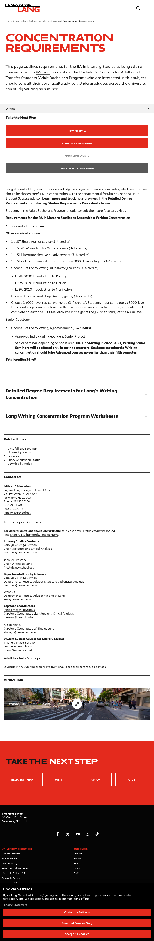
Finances (13, 456)
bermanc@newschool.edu (20, 552)
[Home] (21, 8)
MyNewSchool (9, 858)
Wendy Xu (10, 591)
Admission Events (77, 156)
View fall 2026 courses (22, 448)
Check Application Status (77, 168)
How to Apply (77, 131)
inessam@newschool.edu (20, 617)
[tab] (77, 394)
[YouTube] (77, 834)
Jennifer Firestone (15, 560)
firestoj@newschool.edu (19, 567)
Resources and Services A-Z (16, 868)
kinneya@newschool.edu (20, 632)
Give (132, 779)
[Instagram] (87, 834)
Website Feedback (11, 853)
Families (78, 858)
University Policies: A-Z (13, 873)
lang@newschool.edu (17, 512)
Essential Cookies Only (77, 923)
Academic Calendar (11, 878)
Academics (45, 21)
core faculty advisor (59, 83)
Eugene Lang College (26, 21)
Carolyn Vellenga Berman (20, 545)
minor (52, 89)
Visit (59, 779)
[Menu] (146, 8)
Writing (57, 21)
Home (9, 21)
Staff (76, 873)
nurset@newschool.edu (19, 650)
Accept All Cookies (77, 934)
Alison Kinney (13, 624)
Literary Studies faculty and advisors (34, 534)
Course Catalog (9, 863)
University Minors (19, 452)
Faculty (77, 868)
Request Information (77, 143)
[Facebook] (57, 834)
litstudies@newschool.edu (100, 530)
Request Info (22, 779)
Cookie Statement (15, 904)
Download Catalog (20, 463)
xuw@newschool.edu (17, 599)
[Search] (138, 8)
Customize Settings (77, 912)
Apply (95, 779)
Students (78, 853)
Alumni (77, 863)
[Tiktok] (97, 834)
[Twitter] (67, 834)
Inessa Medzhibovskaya (19, 609)
